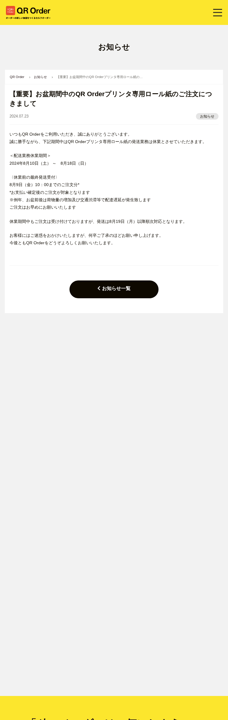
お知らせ (207, 116)
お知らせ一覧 (116, 288)
